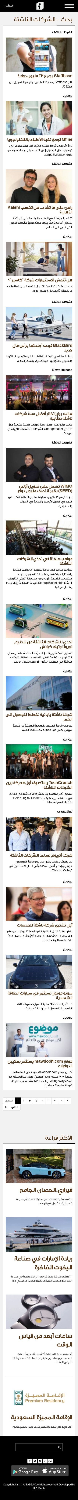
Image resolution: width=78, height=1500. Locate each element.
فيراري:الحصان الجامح (46, 1190)
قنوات (9, 5)
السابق (9, 1100)
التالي (14, 1107)
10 (6, 1107)
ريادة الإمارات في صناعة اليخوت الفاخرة (43, 1263)
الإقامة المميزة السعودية (41, 1417)
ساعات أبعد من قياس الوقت (45, 1340)
